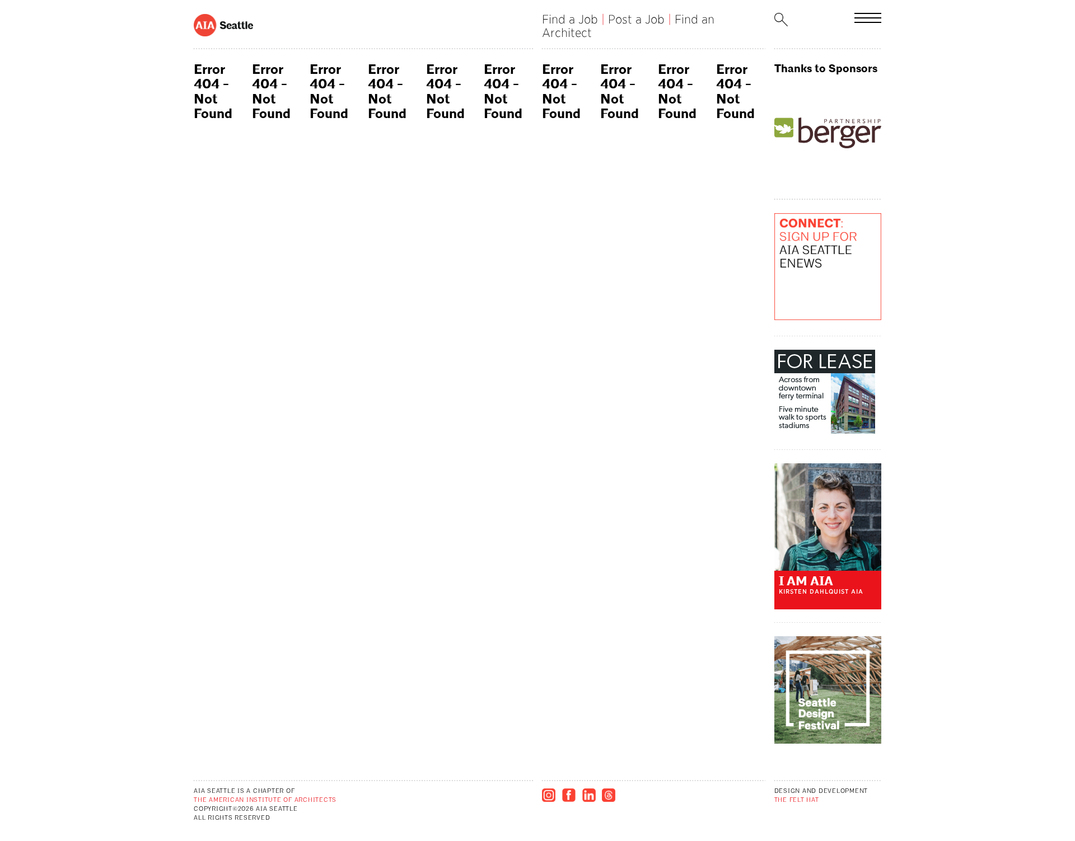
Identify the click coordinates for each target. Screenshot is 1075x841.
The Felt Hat (796, 800)
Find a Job (570, 19)
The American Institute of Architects (265, 800)
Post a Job (636, 19)
